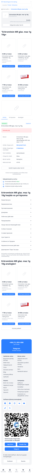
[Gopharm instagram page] (14, 403)
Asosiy (4, 117)
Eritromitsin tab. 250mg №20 (22, 88)
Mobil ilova (6, 362)
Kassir (5, 387)
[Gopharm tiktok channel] (5, 408)
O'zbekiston (20, 148)
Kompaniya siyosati (23, 391)
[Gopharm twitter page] (10, 408)
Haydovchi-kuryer (8, 385)
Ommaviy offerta (8, 374)
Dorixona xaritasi (8, 370)
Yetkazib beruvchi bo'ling (23, 359)
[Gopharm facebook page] (10, 403)
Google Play (22, 444)
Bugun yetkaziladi (9, 66)
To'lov (5, 367)
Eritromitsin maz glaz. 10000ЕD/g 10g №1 (24, 57)
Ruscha (23, 461)
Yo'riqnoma (12, 117)
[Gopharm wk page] (19, 403)
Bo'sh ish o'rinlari (8, 383)
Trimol (9, 5)
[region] (16, 107)
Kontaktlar (20, 387)
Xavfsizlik (6, 377)
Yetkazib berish (7, 365)
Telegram (16, 348)
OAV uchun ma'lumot (23, 389)
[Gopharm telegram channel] (5, 403)
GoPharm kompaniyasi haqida (23, 383)
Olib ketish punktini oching (23, 363)
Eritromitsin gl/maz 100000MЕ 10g (7, 57)
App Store (10, 444)
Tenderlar (20, 366)
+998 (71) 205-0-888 (16, 342)
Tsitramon (14, 5)
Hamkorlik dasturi (23, 371)
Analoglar (21, 117)
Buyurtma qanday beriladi (8, 359)
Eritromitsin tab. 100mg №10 (6, 88)
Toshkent (10, 461)
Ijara (19, 369)
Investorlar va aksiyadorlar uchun (23, 394)
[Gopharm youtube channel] (24, 403)
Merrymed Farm (13, 16)
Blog (4, 372)
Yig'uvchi (5, 390)
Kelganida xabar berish (16, 25)
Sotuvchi (5, 392)
